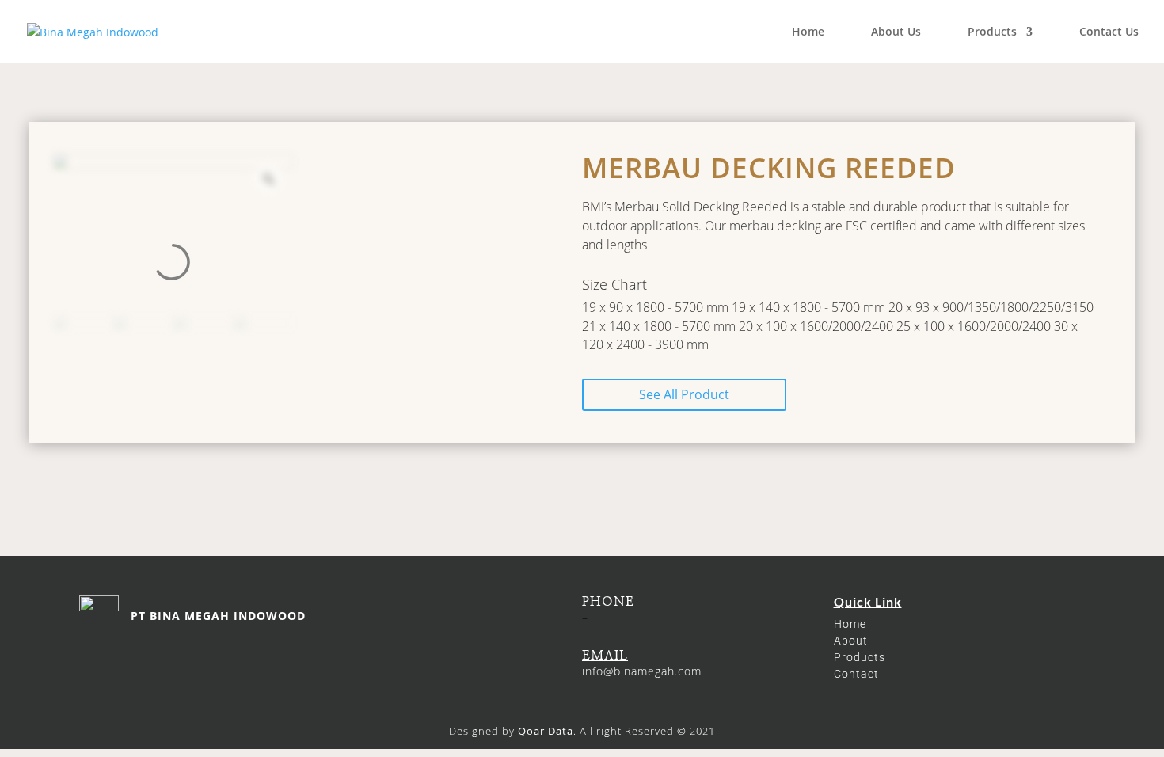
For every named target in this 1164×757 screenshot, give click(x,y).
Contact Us (1109, 32)
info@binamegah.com (642, 671)
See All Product (684, 394)
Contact (856, 674)
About (851, 640)
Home (808, 32)
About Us (896, 32)
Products (992, 32)
